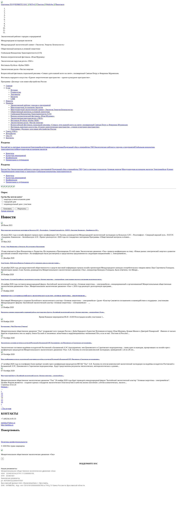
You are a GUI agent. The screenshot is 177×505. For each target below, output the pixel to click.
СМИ (13, 99)
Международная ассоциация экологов (31, 149)
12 (2, 393)
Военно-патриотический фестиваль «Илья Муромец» (33, 116)
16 (2, 402)
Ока (8, 169)
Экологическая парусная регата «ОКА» (27, 118)
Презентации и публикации (17, 160)
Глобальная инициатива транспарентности (54, 171)
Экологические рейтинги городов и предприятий (114, 147)
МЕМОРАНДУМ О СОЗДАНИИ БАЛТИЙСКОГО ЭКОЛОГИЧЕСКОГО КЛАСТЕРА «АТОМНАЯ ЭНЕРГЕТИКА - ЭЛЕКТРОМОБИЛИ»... (43, 295)
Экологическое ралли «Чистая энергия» (27, 123)
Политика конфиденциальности (14, 442)
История (14, 90)
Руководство (16, 92)
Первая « (4, 387)
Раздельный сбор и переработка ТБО (79, 147)
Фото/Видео (11, 133)
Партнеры (5, 4)
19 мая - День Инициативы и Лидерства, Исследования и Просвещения (23, 246)
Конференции (11, 158)
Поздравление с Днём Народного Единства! (14, 326)
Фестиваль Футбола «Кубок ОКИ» (25, 120)
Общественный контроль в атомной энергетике (30, 112)
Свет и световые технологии (18, 147)
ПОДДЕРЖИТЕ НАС (19, 4)
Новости (9, 101)
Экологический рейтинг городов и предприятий (31, 105)
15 (2, 400)
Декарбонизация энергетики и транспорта (18, 171)
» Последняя (6, 409)
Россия (4, 147)
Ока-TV (9, 136)
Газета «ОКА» (12, 131)
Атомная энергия (50, 147)
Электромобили (36, 147)
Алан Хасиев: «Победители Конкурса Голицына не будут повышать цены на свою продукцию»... (30, 263)
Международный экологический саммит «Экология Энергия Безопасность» (42, 110)
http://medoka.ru (7, 425)
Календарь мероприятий (16, 156)
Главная (9, 86)
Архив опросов (7, 211)
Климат (61, 147)
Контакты (10, 138)
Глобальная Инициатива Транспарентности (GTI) (31, 114)
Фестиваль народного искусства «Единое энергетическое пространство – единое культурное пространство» (55, 127)
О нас (8, 88)
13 (2, 396)
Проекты (9, 103)
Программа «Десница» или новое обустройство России (33, 129)
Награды (14, 97)
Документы (15, 94)
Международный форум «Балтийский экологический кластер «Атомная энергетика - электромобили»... (32, 375)
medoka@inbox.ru (8, 423)
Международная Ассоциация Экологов (27, 107)
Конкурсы (10, 153)
